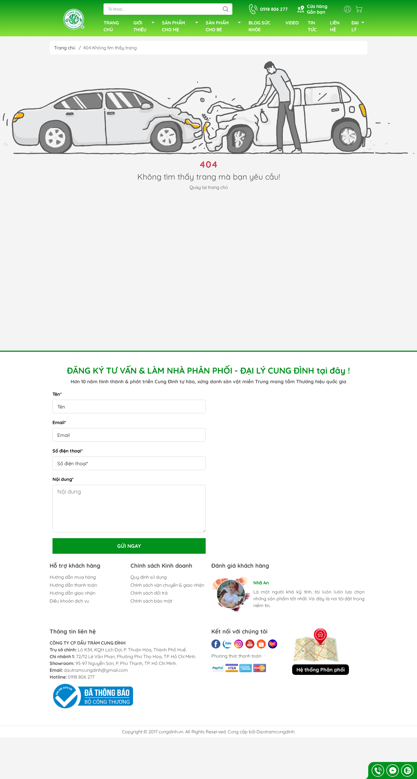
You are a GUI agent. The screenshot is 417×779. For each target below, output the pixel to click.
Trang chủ (64, 47)
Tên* (57, 394)
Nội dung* (63, 479)
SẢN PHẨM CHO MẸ (173, 26)
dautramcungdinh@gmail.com (96, 670)
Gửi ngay (129, 546)
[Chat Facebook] (392, 770)
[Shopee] (261, 644)
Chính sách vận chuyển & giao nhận (167, 585)
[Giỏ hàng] (360, 9)
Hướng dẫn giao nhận (72, 593)
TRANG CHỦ (111, 26)
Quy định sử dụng (148, 577)
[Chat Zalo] (407, 770)
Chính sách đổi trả (149, 593)
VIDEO (292, 23)
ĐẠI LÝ (355, 26)
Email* (59, 422)
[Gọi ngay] (378, 770)
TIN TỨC (312, 26)
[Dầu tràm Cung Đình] (74, 19)
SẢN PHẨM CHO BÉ (217, 26)
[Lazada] (272, 644)
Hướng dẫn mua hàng (73, 577)
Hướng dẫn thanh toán (73, 585)
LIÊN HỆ (335, 26)
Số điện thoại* (67, 451)
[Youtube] (249, 644)
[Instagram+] (238, 644)
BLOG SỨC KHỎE (259, 26)
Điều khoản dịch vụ (69, 601)
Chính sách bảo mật (151, 601)
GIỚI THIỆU (139, 26)
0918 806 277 (81, 677)
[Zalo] (227, 644)
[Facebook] (215, 644)
